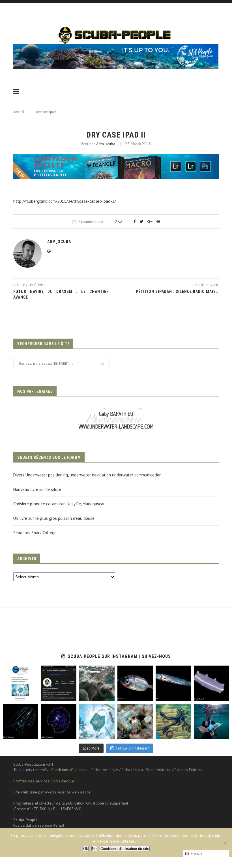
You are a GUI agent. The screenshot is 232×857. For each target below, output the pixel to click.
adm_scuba (105, 143)
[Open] (20, 683)
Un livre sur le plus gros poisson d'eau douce (53, 518)
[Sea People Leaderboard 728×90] (116, 46)
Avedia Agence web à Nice (68, 792)
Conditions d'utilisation (70, 769)
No (94, 849)
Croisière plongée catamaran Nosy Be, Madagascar (59, 503)
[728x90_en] (116, 157)
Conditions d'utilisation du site (124, 849)
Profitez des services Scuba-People (43, 781)
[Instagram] (33, 696)
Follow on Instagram (132, 748)
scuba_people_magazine (20, 672)
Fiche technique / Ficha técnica (117, 769)
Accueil (18, 112)
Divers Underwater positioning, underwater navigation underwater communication (87, 475)
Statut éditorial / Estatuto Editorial (174, 769)
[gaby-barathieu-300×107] (116, 408)
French (195, 853)
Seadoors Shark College (35, 532)
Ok (85, 849)
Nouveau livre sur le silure (37, 489)
